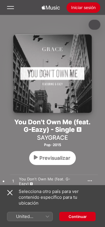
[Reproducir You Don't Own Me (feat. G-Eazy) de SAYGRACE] (13, 181)
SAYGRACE (52, 137)
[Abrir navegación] (10, 7)
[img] (51, 7)
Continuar (78, 216)
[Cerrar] (10, 192)
